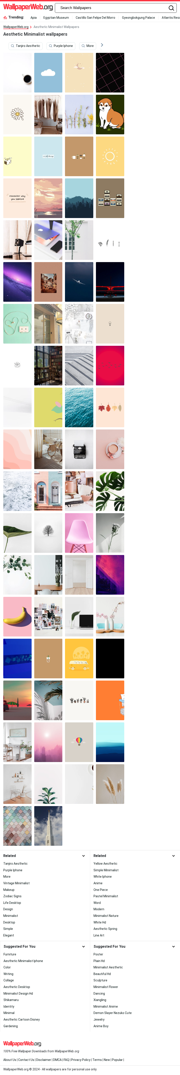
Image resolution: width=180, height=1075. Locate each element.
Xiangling (100, 1000)
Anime (98, 883)
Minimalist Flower (106, 987)
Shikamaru (11, 1000)
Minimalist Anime (106, 1006)
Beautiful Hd (102, 974)
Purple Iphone (63, 46)
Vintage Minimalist (16, 883)
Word (97, 903)
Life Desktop (12, 903)
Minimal (9, 1013)
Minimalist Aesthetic (108, 967)
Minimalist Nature (106, 916)
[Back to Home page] (28, 8)
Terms (97, 1060)
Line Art (99, 935)
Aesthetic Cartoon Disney (22, 1019)
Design (8, 909)
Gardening (11, 1026)
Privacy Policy (80, 1060)
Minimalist (10, 916)
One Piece (101, 890)
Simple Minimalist (106, 870)
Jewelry (99, 1019)
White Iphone (103, 876)
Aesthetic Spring (105, 929)
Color (7, 967)
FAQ (66, 1060)
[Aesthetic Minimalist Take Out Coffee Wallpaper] (48, 658)
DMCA (57, 1060)
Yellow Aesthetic (105, 863)
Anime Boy (101, 1026)
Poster (98, 954)
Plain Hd (99, 961)
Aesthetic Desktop (17, 987)
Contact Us (26, 1060)
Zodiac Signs (12, 896)
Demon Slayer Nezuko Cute (113, 1013)
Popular (117, 1060)
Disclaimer (43, 1060)
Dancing (99, 993)
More (90, 46)
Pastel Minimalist (106, 896)
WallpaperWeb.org (16, 27)
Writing (8, 974)
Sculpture (100, 980)
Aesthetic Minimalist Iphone (23, 961)
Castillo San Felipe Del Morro (95, 17)
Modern (99, 909)
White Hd (100, 922)
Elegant (8, 935)
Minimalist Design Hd (18, 993)
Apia (34, 17)
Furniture (10, 954)
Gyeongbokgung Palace (138, 17)
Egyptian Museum (56, 17)
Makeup (8, 890)
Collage (9, 980)
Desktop (9, 922)
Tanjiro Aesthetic (28, 46)
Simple (8, 929)
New (107, 1060)
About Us (9, 1060)
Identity (9, 1006)
